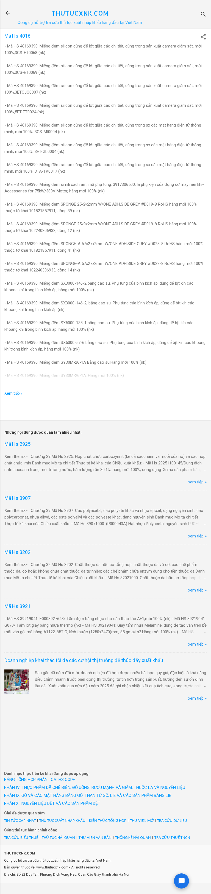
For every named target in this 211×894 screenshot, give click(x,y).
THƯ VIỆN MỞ (142, 821)
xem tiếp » (197, 482)
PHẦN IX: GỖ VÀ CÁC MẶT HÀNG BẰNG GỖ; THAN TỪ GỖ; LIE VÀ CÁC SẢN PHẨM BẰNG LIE (87, 795)
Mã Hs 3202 (17, 552)
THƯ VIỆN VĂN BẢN (95, 838)
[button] (203, 37)
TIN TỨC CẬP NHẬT (20, 821)
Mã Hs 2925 (17, 444)
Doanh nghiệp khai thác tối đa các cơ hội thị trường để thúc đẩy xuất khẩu (83, 660)
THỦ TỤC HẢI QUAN (58, 838)
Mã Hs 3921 (17, 606)
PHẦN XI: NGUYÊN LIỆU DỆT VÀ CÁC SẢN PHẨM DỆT (52, 803)
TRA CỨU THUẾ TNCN (172, 838)
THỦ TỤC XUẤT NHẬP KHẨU (62, 821)
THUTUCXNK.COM (80, 13)
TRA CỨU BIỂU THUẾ (21, 838)
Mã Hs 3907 (17, 498)
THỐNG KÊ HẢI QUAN (133, 838)
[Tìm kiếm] (203, 15)
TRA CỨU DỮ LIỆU (172, 821)
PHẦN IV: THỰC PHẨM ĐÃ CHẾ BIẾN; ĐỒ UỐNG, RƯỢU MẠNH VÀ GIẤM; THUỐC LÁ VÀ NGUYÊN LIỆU (94, 787)
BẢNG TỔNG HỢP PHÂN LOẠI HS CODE (39, 779)
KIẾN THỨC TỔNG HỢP (107, 821)
